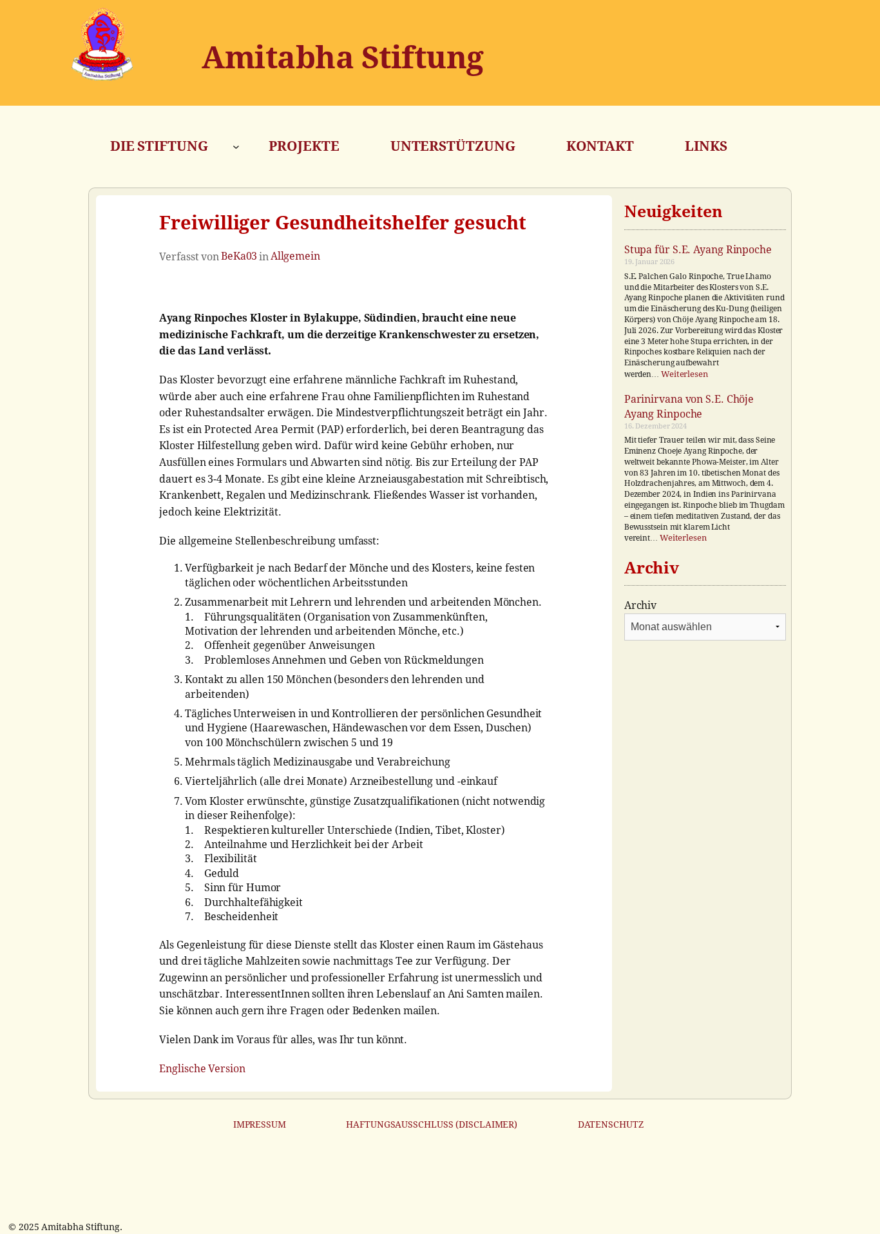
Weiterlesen (684, 374)
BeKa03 (239, 256)
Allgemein (295, 256)
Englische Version (202, 1069)
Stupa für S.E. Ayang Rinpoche (698, 250)
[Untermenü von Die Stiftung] (236, 146)
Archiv (640, 605)
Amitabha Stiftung (343, 57)
